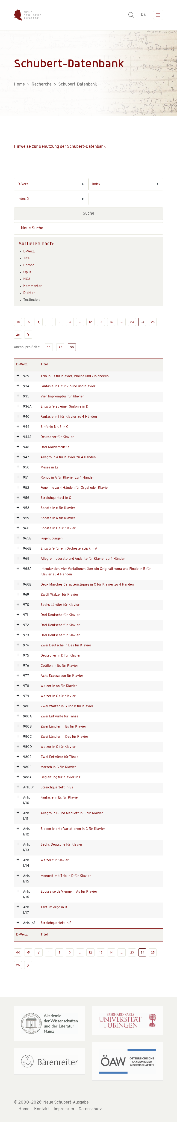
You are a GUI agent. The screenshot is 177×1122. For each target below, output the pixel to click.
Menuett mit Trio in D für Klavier (66, 876)
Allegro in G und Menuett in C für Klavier (72, 813)
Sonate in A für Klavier (58, 518)
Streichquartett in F (56, 923)
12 (90, 322)
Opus (27, 272)
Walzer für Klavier (55, 860)
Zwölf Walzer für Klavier (59, 595)
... (80, 322)
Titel (26, 258)
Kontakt (41, 1109)
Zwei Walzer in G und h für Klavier (67, 706)
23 (132, 322)
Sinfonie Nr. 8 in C (54, 427)
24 (142, 322)
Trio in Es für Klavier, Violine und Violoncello (75, 376)
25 (153, 322)
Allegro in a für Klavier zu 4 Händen (68, 457)
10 (48, 347)
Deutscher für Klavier (57, 437)
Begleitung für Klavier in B (61, 777)
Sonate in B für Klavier (58, 528)
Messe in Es (50, 467)
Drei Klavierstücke (55, 447)
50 (72, 347)
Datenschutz (90, 1109)
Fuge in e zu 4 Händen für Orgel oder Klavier (75, 488)
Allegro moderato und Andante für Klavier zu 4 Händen (83, 559)
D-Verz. (29, 251)
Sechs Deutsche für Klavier (62, 845)
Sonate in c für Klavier (58, 508)
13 (100, 322)
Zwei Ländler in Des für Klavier (64, 737)
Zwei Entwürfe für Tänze (59, 716)
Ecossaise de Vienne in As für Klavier (69, 892)
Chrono (28, 265)
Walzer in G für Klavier (58, 696)
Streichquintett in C (56, 498)
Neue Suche (32, 228)
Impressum (64, 1109)
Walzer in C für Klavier (58, 747)
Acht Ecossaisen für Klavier (62, 676)
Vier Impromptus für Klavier (62, 396)
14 (111, 322)
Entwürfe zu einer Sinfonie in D (64, 407)
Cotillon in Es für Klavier (59, 666)
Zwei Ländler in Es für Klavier (63, 726)
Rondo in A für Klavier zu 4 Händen (67, 478)
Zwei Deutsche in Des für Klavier (66, 645)
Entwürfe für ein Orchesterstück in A (69, 549)
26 (18, 334)
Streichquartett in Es (57, 787)
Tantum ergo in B (54, 907)
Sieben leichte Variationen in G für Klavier (73, 829)
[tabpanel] (88, 73)
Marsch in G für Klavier (58, 767)
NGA (26, 279)
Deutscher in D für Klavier (61, 655)
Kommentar (32, 286)
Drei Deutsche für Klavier (60, 615)
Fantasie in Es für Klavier (60, 797)
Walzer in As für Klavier (59, 686)
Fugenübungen (51, 538)
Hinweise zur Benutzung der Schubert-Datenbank (60, 147)
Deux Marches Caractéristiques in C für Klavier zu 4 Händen (87, 584)
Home (24, 1109)
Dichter (29, 293)
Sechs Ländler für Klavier (60, 605)
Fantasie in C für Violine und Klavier (68, 386)
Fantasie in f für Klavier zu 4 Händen (69, 417)
